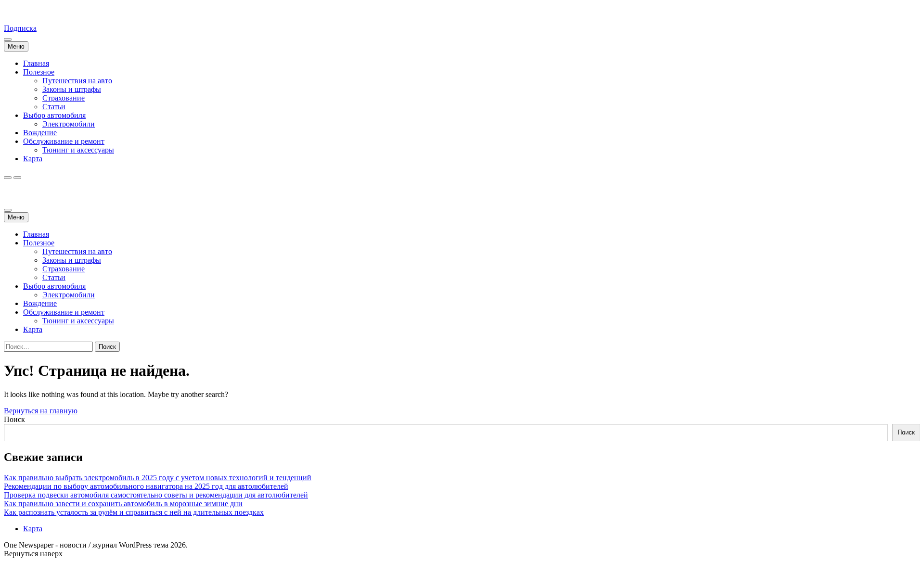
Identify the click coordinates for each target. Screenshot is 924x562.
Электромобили (68, 124)
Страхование (63, 98)
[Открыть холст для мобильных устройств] (8, 210)
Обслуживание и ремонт (63, 141)
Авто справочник (33, 12)
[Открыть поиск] (8, 177)
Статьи (53, 106)
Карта (32, 158)
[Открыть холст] (8, 39)
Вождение (40, 132)
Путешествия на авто (77, 81)
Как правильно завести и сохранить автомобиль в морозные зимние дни (123, 503)
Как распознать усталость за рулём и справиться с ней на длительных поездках (134, 512)
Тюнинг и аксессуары (78, 150)
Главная (36, 63)
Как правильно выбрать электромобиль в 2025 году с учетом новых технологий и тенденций (157, 477)
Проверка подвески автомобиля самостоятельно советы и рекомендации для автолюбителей (156, 495)
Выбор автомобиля (54, 115)
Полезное (38, 72)
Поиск (14, 419)
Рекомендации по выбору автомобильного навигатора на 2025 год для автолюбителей (146, 486)
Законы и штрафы (71, 89)
